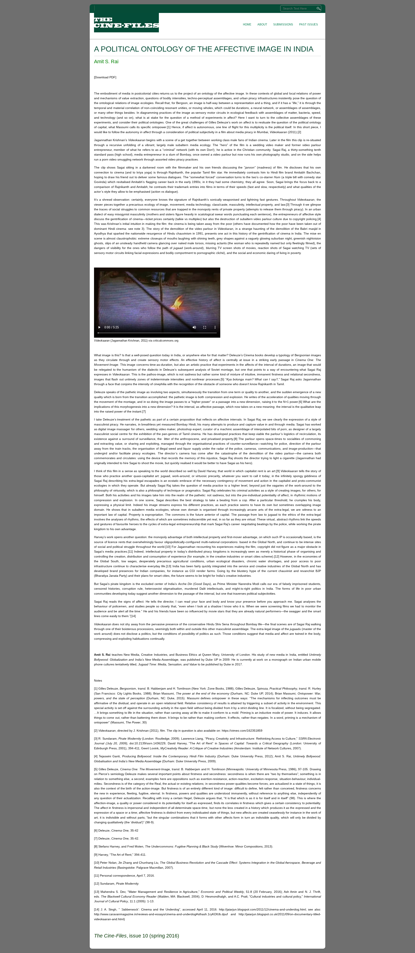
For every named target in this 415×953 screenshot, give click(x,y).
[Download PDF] (105, 77)
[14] (133, 616)
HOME (247, 24)
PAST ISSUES (308, 24)
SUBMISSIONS (283, 24)
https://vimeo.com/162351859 (242, 730)
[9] (278, 471)
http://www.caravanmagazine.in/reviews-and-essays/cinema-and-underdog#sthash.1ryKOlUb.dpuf (161, 914)
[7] (144, 411)
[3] (287, 204)
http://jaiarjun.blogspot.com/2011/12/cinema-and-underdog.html (262, 909)
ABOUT (262, 24)
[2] (299, 132)
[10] (168, 546)
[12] (276, 556)
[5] (222, 379)
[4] (319, 219)
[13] (168, 566)
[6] (300, 401)
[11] (130, 551)
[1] (169, 127)
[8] (235, 439)
